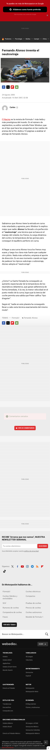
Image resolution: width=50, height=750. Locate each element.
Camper (36, 39)
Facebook (3, 87)
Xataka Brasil (7, 727)
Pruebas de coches (33, 603)
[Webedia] (9, 645)
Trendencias (7, 704)
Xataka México (8, 723)
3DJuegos (29, 656)
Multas (28, 39)
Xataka (5, 656)
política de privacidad (31, 551)
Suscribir (43, 546)
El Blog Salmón (31, 704)
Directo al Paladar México (11, 733)
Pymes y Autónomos (33, 707)
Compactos (30, 596)
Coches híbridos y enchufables (10, 597)
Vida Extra (29, 660)
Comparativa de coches (12, 612)
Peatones (8, 39)
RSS (37, 566)
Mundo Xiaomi (7, 670)
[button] (13, 107)
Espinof (28, 676)
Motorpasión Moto (32, 691)
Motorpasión (30, 688)
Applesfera (6, 663)
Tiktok (4, 571)
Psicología (18, 39)
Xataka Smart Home (10, 667)
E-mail (16, 87)
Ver (26, 428)
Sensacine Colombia (33, 730)
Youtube (22, 566)
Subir (41, 644)
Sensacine (29, 672)
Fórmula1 (15, 318)
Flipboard (12, 87)
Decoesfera (7, 707)
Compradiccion (8, 711)
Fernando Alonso (31, 318)
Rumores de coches (11, 608)
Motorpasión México (33, 733)
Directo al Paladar (9, 688)
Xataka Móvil (7, 660)
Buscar (47, 634)
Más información (8, 747)
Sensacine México (32, 727)
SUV (4, 603)
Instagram (27, 566)
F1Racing (6, 119)
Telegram (32, 566)
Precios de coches (33, 608)
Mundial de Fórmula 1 (34, 617)
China (45, 39)
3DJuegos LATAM (32, 723)
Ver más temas (9, 625)
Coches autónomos (34, 612)
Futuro (5, 617)
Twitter (8, 87)
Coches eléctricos (33, 591)
